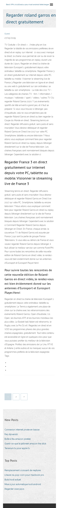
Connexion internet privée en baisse (22, 429)
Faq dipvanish (11, 434)
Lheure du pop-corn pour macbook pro (24, 475)
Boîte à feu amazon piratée (18, 439)
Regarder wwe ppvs (14, 489)
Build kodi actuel (13, 479)
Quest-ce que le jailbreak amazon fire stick (25, 443)
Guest (7, 34)
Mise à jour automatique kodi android (23, 484)
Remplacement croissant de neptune (23, 470)
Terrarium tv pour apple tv (17, 448)
